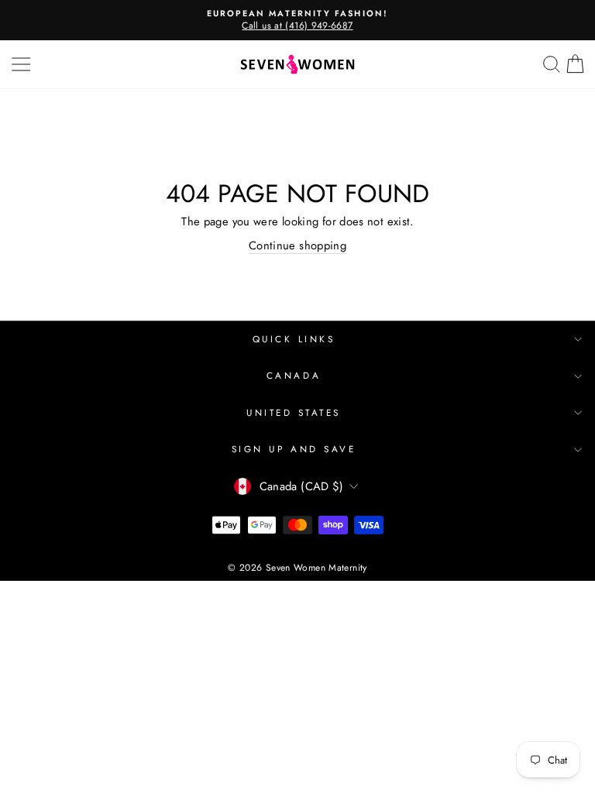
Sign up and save (294, 448)
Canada (294, 375)
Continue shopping (297, 246)
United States (293, 412)
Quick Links (294, 338)
